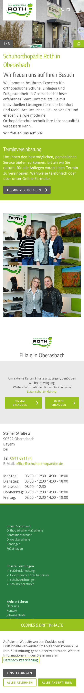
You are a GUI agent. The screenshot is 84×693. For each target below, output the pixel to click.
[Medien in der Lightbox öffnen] (42, 239)
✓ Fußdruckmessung (21, 570)
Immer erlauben (59, 403)
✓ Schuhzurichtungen (21, 579)
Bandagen (13, 544)
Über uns (13, 606)
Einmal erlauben (20, 403)
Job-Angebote (16, 615)
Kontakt (12, 610)
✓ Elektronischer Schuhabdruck (28, 575)
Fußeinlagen (15, 548)
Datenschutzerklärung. (42, 391)
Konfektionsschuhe (19, 535)
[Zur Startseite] (19, 10)
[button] (77, 10)
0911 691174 (21, 458)
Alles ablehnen (20, 682)
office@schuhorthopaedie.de (39, 463)
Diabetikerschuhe (18, 539)
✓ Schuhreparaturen (20, 584)
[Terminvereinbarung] (68, 10)
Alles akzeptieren (57, 682)
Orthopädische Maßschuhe (25, 530)
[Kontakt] (62, 10)
